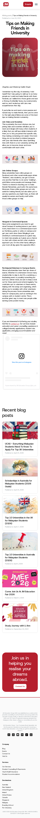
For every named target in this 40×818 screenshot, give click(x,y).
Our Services (6, 767)
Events (4, 751)
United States (6, 795)
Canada (4, 797)
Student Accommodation (11, 774)
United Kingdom (7, 790)
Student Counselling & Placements (14, 769)
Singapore (5, 800)
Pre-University (7, 808)
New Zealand (6, 787)
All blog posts (6, 15)
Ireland (4, 792)
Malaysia (5, 803)
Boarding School (7, 805)
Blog (3, 749)
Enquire (28, 4)
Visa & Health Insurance (10, 772)
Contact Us (20, 686)
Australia (5, 785)
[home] (5, 4)
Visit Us (4, 756)
